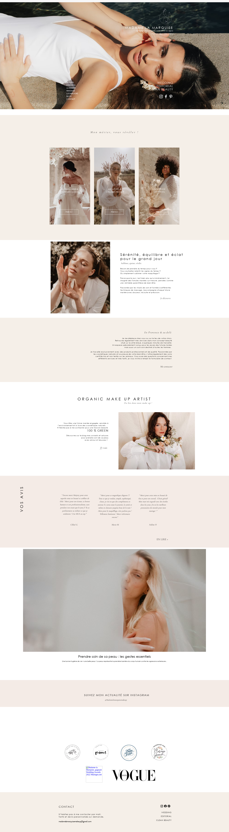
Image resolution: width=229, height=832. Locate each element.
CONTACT (70, 99)
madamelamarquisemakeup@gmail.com (75, 821)
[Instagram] (161, 96)
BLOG (68, 96)
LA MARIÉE (71, 88)
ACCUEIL (70, 82)
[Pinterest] (170, 96)
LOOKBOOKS (72, 93)
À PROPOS (71, 85)
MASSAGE (70, 90)
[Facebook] (166, 96)
